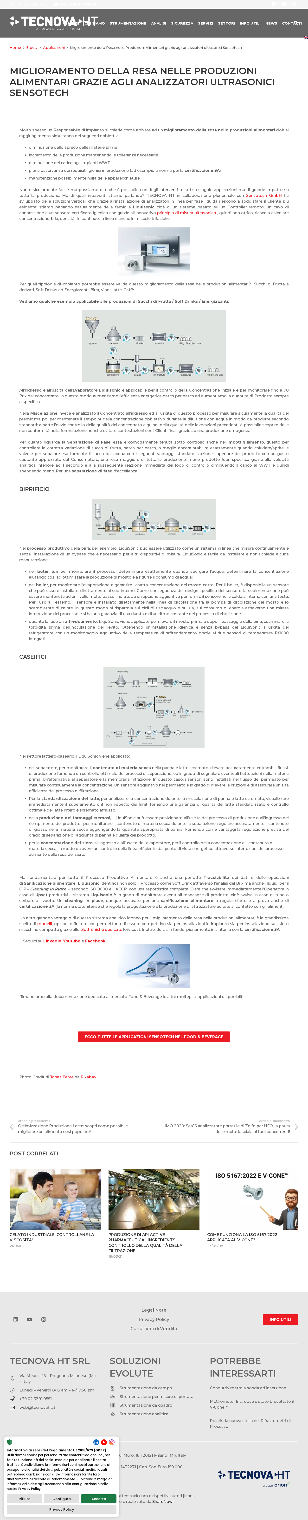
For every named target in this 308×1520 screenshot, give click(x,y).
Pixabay (88, 1077)
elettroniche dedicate (101, 929)
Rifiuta (25, 1498)
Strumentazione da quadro (146, 1405)
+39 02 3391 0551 (35, 1399)
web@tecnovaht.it (37, 1407)
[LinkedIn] (16, 1320)
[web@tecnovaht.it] (14, 1407)
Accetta (98, 1498)
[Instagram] (44, 1320)
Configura (61, 1498)
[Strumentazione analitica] (115, 1414)
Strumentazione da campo (146, 1388)
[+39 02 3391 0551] (14, 1399)
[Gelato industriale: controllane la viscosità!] (55, 1199)
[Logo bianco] (54, 23)
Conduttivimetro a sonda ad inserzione (248, 1388)
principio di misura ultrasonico (186, 213)
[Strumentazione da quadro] (115, 1405)
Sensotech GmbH (264, 195)
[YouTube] (30, 1320)
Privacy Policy (61, 1509)
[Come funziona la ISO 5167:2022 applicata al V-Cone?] (252, 1199)
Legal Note (154, 1310)
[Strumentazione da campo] (115, 1388)
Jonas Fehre (62, 1077)
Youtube (71, 941)
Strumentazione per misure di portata (156, 1396)
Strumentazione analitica (144, 1414)
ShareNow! (162, 1501)
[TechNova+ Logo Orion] (254, 1478)
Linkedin (52, 941)
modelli (44, 923)
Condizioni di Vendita (153, 1328)
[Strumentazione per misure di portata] (115, 1396)
